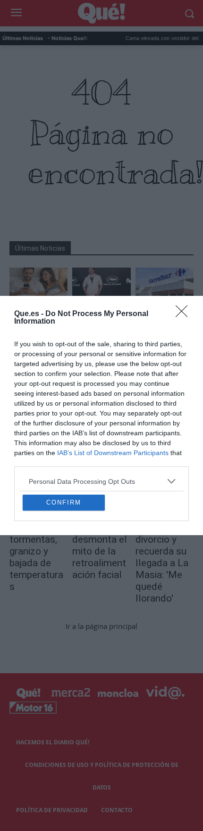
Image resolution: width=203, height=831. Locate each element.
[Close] (185, 236)
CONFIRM (63, 580)
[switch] (166, 424)
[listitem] (101, 403)
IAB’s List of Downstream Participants (113, 374)
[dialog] (101, 415)
